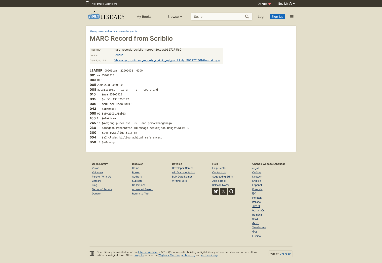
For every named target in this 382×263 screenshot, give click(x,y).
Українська (259, 227)
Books (136, 172)
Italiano (256, 201)
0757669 (285, 253)
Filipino (256, 236)
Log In (262, 17)
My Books (143, 17)
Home (135, 168)
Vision (95, 168)
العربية (255, 168)
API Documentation (183, 172)
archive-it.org (209, 255)
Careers (96, 180)
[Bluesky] (215, 191)
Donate (264, 3)
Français (257, 189)
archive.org (188, 255)
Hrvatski (257, 197)
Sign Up (277, 17)
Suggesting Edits (222, 176)
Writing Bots (179, 180)
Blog (94, 185)
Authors (137, 176)
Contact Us (219, 172)
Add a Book (219, 180)
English (256, 180)
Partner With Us (101, 176)
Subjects (137, 180)
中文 (254, 231)
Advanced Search (142, 189)
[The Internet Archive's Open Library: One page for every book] (106, 16)
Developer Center (182, 168)
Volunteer (97, 172)
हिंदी (254, 193)
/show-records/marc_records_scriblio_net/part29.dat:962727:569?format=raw (167, 60)
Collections (138, 185)
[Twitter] (223, 191)
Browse (173, 17)
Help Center (219, 168)
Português (258, 210)
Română (257, 214)
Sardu (255, 219)
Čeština (256, 172)
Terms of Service (102, 189)
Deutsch (257, 176)
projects (139, 255)
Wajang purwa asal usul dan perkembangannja (113, 31)
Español (257, 185)
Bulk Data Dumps (182, 176)
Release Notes (221, 185)
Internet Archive (147, 252)
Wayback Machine (169, 255)
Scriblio (118, 55)
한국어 (256, 206)
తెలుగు (255, 223)
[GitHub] (231, 191)
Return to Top (140, 193)
